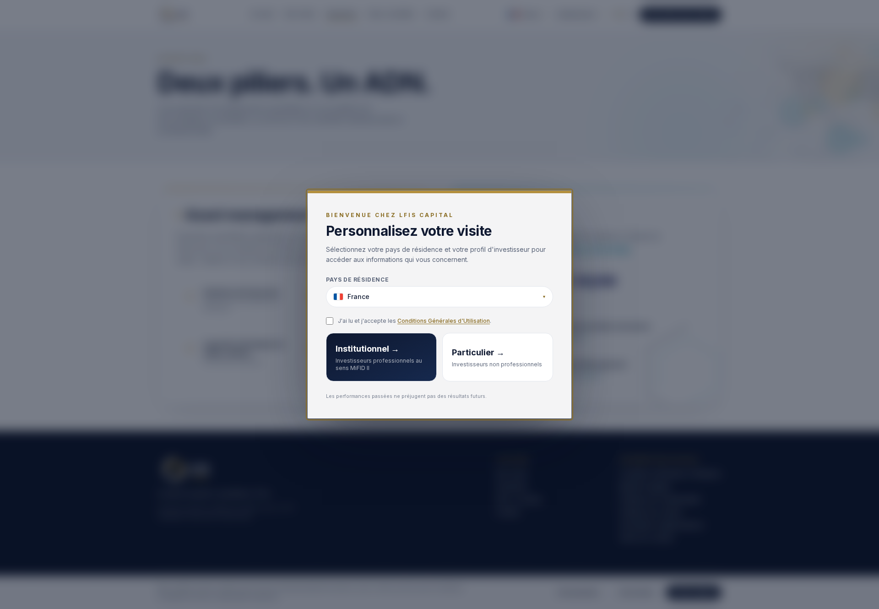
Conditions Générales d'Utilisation (443, 320)
